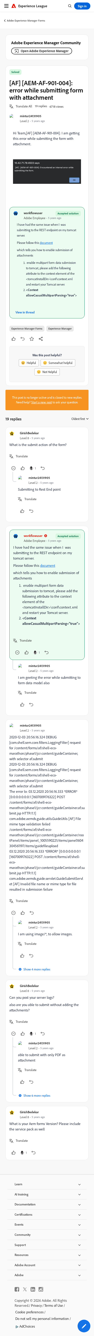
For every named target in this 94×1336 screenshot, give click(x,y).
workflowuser (33, 213)
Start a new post (41, 402)
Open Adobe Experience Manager (44, 51)
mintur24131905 (30, 116)
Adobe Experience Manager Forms (26, 20)
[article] (47, 451)
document (46, 243)
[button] (24, 106)
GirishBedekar (29, 433)
